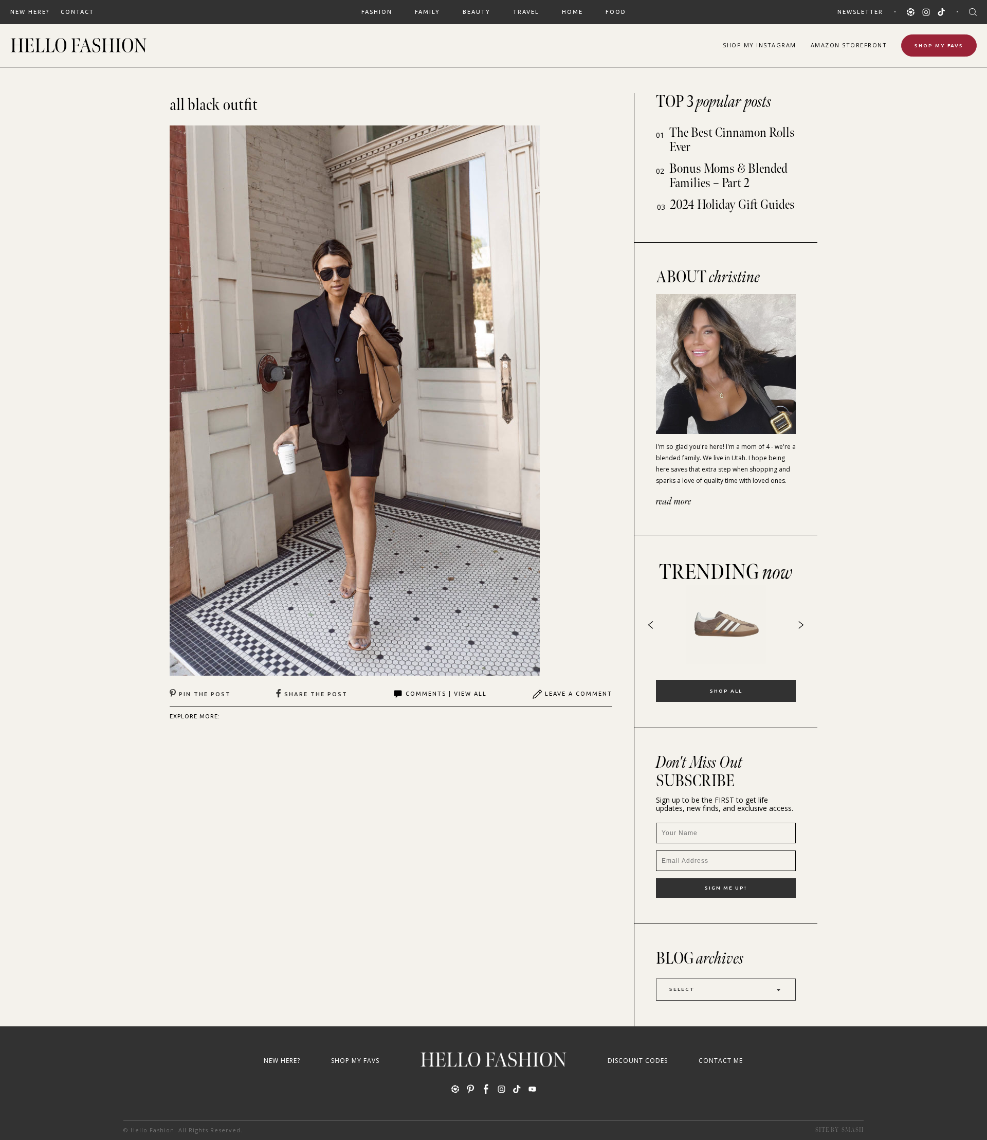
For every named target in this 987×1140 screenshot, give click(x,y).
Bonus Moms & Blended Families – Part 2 (728, 176)
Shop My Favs (939, 45)
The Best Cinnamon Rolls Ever (732, 140)
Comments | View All (446, 694)
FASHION (376, 12)
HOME (572, 12)
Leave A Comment (578, 694)
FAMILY (427, 12)
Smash (853, 1130)
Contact (77, 12)
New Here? (29, 12)
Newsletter (860, 12)
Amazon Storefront (849, 45)
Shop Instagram (759, 45)
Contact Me (721, 1060)
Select (682, 989)
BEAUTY (476, 12)
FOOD (616, 12)
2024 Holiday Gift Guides (732, 205)
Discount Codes (638, 1060)
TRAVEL (526, 12)
